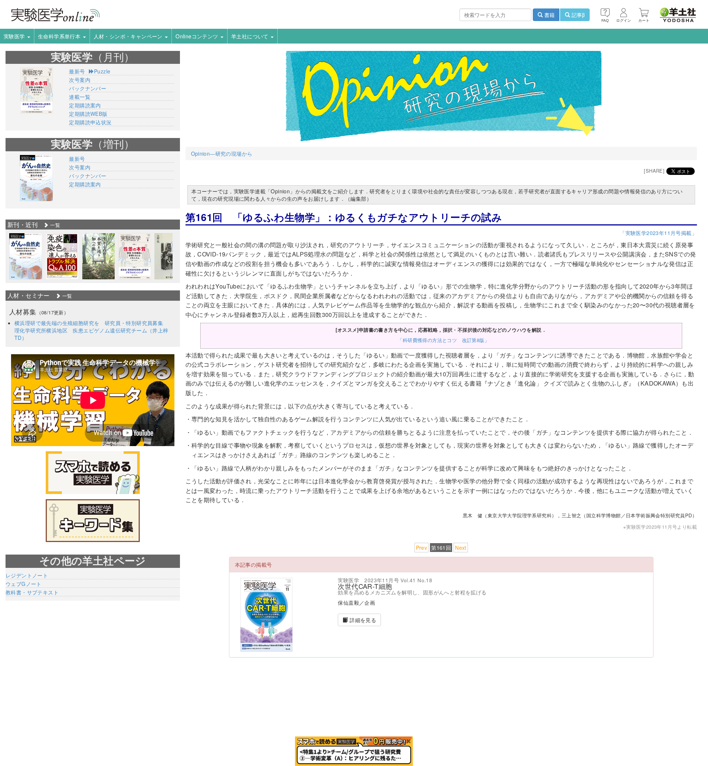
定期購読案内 (85, 105)
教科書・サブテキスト (32, 592)
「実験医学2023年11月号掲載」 (658, 233)
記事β (577, 14)
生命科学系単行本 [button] (60, 36)
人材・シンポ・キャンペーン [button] (129, 36)
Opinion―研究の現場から (222, 153)
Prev (421, 547)
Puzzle (102, 71)
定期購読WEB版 (88, 113)
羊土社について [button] (250, 36)
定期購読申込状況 (90, 122)
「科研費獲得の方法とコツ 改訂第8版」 (443, 340)
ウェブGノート (24, 583)
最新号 (77, 71)
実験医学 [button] (15, 36)
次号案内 (79, 79)
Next (460, 547)
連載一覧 (79, 96)
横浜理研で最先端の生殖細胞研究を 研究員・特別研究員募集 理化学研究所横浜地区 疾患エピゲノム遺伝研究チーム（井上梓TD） (91, 330)
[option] (25, 256)
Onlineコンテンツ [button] (198, 36)
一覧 (54, 224)
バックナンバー (87, 88)
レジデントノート (27, 575)
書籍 (549, 14)
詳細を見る (362, 620)
